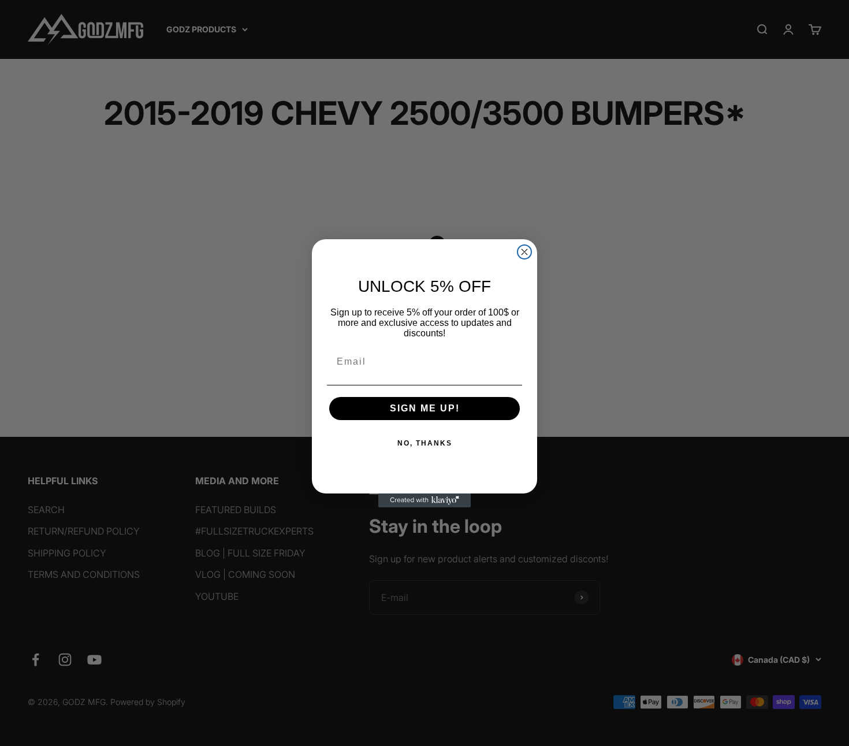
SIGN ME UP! (425, 408)
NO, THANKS (424, 443)
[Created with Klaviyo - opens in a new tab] (424, 500)
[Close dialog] (524, 252)
